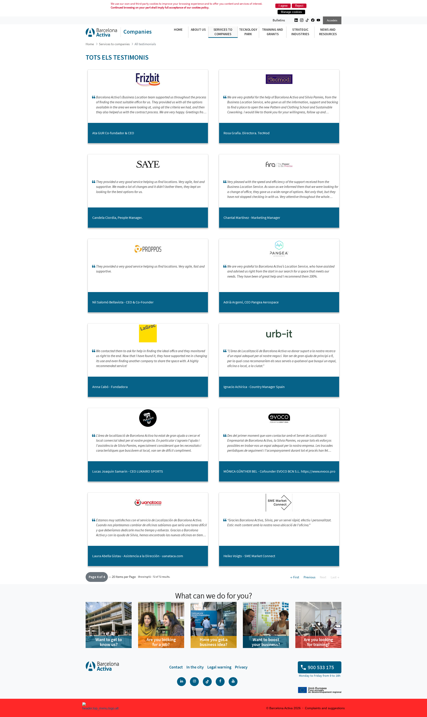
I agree (283, 5)
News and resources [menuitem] (328, 31)
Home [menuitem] (178, 29)
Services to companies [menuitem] (223, 31)
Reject (299, 5)
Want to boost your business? (266, 642)
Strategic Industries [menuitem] (300, 31)
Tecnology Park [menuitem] (248, 31)
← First (294, 577)
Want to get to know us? (108, 642)
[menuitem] (176, 667)
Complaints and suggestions (325, 708)
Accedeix (332, 20)
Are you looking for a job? (161, 642)
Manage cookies (291, 12)
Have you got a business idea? (214, 642)
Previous (309, 577)
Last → (335, 577)
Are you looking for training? (318, 642)
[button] (97, 577)
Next (323, 577)
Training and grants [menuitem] (272, 31)
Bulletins (279, 20)
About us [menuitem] (198, 29)
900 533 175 (321, 667)
